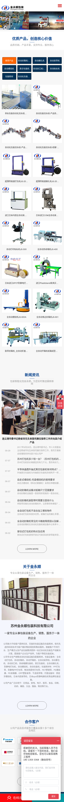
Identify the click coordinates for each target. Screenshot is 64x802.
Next (59, 17)
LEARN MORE (32, 548)
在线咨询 (19, 797)
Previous (5, 17)
